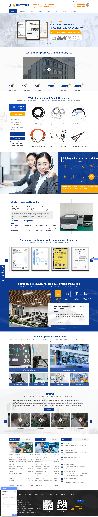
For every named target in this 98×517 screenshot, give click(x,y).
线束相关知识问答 (68, 458)
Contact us (71, 494)
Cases (50, 494)
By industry (18, 114)
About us (63, 494)
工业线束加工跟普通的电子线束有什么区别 (74, 444)
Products (43, 494)
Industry (36, 494)
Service (81, 500)
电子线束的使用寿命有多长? (70, 451)
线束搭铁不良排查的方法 (69, 465)
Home (20, 494)
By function (18, 134)
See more (17, 138)
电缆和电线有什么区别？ (69, 472)
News (56, 494)
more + (28, 439)
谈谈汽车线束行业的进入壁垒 (70, 479)
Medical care (28, 494)
